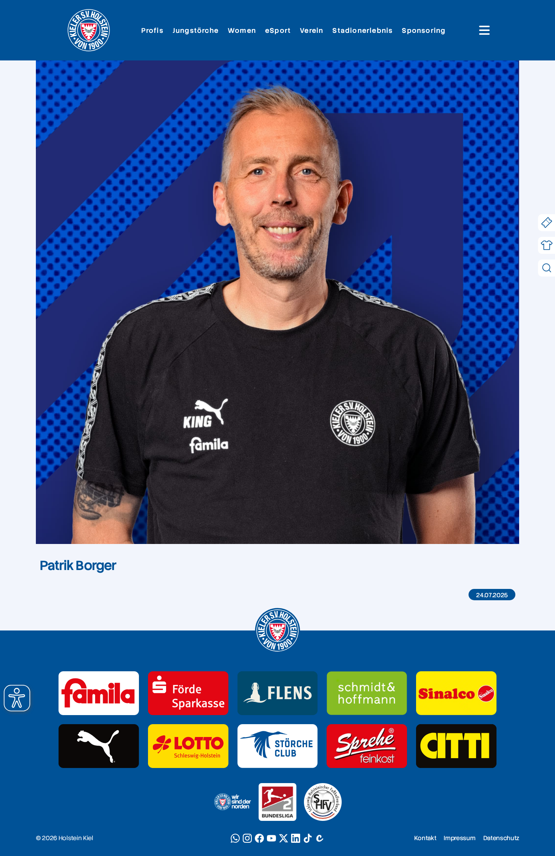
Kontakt (425, 838)
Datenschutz (501, 838)
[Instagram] (247, 838)
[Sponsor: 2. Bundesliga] (277, 802)
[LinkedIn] (295, 838)
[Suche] (546, 268)
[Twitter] (283, 838)
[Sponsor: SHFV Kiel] (323, 802)
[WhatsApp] (235, 838)
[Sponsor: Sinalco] (456, 693)
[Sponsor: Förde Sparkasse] (188, 693)
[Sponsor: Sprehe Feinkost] (367, 746)
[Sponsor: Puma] (99, 746)
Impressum (459, 838)
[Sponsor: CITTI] (456, 746)
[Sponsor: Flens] (277, 693)
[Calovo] (319, 838)
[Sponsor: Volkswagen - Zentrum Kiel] (367, 693)
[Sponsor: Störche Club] (277, 746)
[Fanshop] (546, 245)
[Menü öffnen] (484, 30)
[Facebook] (259, 838)
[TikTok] (307, 838)
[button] (17, 698)
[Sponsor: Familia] (99, 693)
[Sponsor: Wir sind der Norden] (232, 802)
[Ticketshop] (546, 222)
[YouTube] (271, 838)
